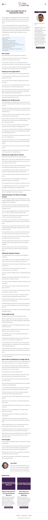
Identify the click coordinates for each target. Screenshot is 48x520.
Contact (30, 515)
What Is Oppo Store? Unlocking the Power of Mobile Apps (23, 493)
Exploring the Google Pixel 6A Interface (10, 43)
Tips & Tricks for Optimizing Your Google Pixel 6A (12, 48)
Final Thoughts (5, 50)
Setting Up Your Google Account (8, 42)
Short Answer (5, 39)
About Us (18, 515)
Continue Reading (8, 507)
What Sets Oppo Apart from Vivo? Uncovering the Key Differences (8, 493)
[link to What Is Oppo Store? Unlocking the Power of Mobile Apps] (24, 484)
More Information (40, 47)
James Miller (13, 463)
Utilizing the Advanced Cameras (8, 46)
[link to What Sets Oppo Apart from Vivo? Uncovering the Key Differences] (8, 484)
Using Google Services (6, 47)
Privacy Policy (24, 515)
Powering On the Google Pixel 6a (9, 40)
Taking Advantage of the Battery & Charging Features (13, 44)
